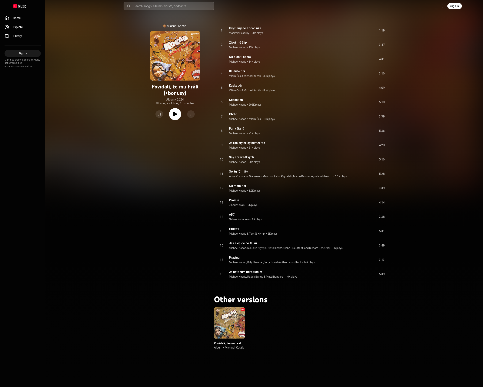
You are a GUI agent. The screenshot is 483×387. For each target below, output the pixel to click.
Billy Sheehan (255, 262)
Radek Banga (255, 276)
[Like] (353, 30)
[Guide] (7, 6)
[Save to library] (159, 114)
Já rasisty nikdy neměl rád (247, 143)
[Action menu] (191, 114)
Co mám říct (237, 186)
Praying (234, 257)
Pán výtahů (236, 128)
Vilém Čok (235, 76)
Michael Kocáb (176, 26)
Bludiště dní (237, 71)
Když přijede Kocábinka (245, 28)
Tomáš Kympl (257, 233)
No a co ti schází (240, 57)
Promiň (234, 200)
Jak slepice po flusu (243, 243)
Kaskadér (235, 85)
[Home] (19, 6)
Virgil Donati (272, 262)
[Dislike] (360, 30)
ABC (232, 214)
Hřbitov (234, 229)
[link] (23, 18)
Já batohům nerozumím (245, 272)
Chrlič (233, 114)
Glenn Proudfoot (291, 262)
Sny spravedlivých (241, 157)
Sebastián (236, 100)
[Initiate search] (129, 6)
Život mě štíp (238, 42)
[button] (159, 114)
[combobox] (174, 6)
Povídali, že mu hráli (228, 343)
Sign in (454, 6)
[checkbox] (382, 30)
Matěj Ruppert (274, 276)
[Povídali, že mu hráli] (229, 323)
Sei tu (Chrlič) (238, 171)
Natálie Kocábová (239, 219)
